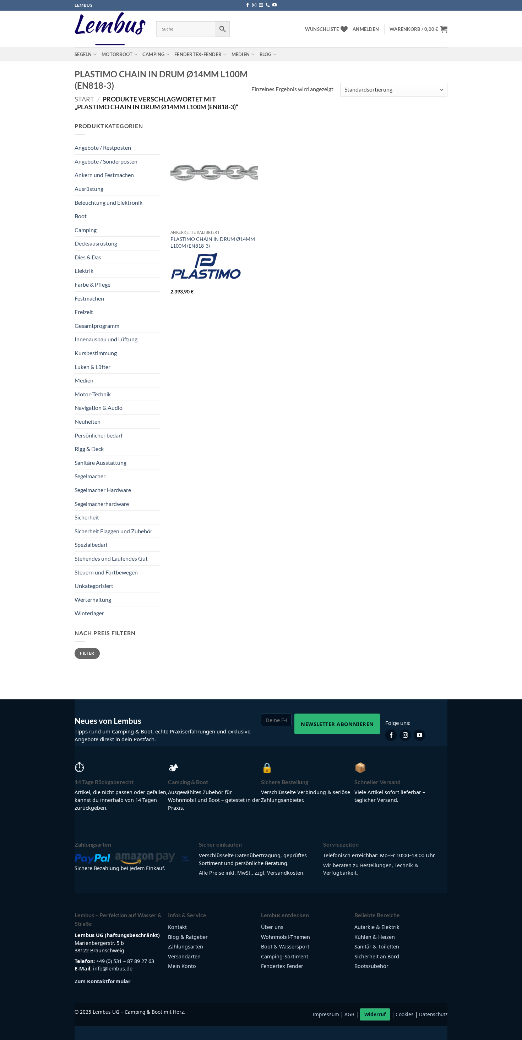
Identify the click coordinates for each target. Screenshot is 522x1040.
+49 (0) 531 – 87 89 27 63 (125, 961)
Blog (266, 54)
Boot (81, 216)
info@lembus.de (112, 968)
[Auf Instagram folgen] (254, 5)
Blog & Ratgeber (188, 937)
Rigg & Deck (89, 448)
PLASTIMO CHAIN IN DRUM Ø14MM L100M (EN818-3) (212, 242)
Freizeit (84, 311)
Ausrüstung (89, 188)
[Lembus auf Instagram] (405, 735)
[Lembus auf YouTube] (419, 735)
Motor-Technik (93, 394)
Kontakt (177, 927)
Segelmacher (90, 476)
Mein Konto (182, 966)
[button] (366, 29)
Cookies (405, 1014)
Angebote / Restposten (103, 147)
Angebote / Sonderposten (106, 161)
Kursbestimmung (96, 353)
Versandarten (184, 956)
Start (84, 99)
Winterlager (89, 613)
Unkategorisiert (94, 585)
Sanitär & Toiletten (376, 946)
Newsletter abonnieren (337, 723)
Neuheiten (87, 421)
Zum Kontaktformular (103, 981)
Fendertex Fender (282, 966)
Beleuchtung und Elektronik (108, 202)
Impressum (325, 1014)
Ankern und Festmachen (104, 174)
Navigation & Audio (99, 407)
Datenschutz (433, 1014)
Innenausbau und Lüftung (106, 339)
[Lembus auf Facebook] (391, 735)
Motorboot (117, 54)
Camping (153, 54)
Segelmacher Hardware (103, 489)
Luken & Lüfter (92, 366)
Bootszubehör (371, 966)
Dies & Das (88, 257)
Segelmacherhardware (102, 503)
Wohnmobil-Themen (285, 937)
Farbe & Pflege (92, 284)
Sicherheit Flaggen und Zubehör (113, 531)
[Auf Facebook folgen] (247, 5)
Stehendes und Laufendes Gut (111, 558)
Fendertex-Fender (198, 54)
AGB (349, 1014)
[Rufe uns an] (268, 5)
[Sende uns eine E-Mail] (261, 5)
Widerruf (375, 1014)
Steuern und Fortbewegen (106, 572)
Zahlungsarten (185, 946)
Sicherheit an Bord (376, 956)
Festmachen (89, 298)
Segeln (83, 54)
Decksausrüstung (96, 243)
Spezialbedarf (91, 544)
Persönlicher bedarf (99, 435)
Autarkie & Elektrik (376, 927)
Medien (241, 54)
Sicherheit (87, 517)
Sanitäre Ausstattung (100, 462)
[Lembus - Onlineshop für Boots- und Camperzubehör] (110, 29)
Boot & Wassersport (285, 946)
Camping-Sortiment (284, 956)
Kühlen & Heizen (374, 937)
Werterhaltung (93, 599)
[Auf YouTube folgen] (274, 5)
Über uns (272, 927)
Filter (87, 653)
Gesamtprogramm (97, 325)
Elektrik (84, 270)
